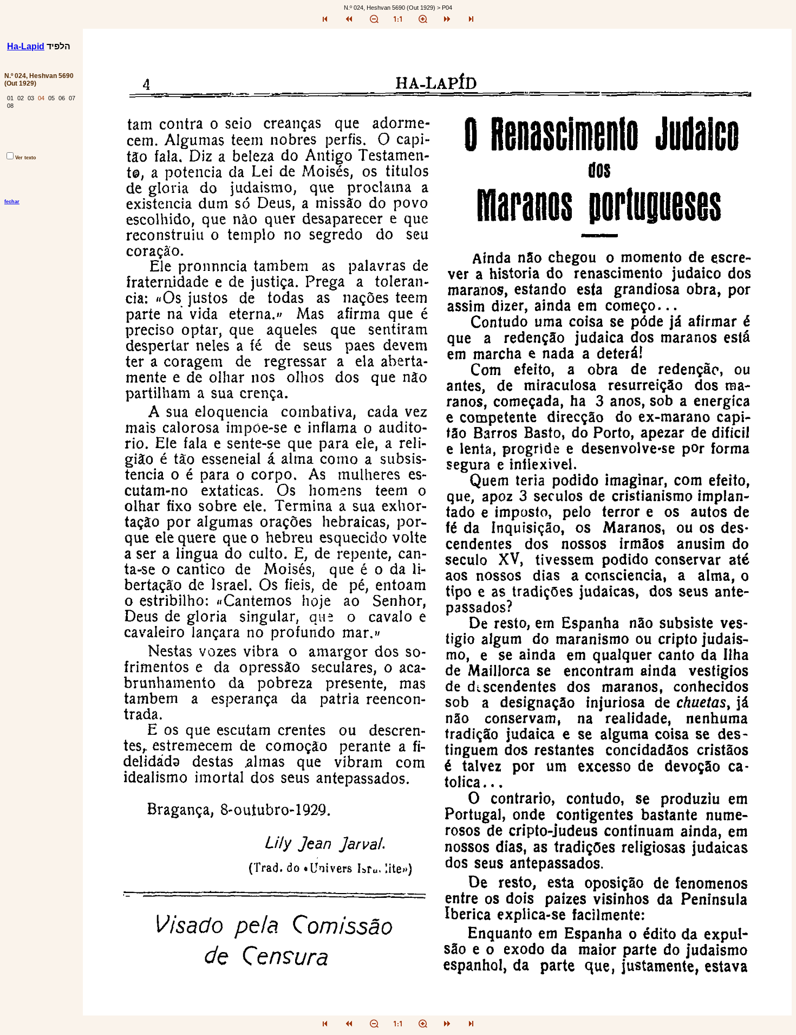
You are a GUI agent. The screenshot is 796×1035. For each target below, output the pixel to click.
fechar (11, 201)
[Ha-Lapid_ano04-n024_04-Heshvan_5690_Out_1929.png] (437, 1012)
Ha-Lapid (25, 46)
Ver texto (25, 157)
